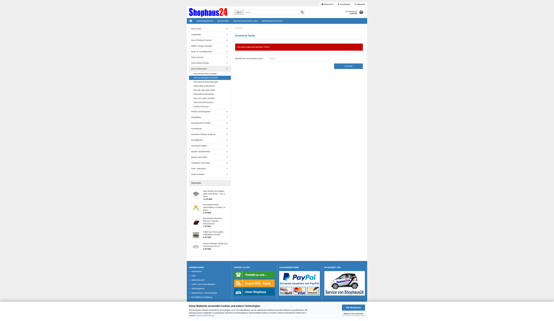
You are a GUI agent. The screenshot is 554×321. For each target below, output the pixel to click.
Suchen (348, 66)
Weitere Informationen (353, 313)
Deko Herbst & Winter (200, 63)
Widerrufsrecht (198, 280)
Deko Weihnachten (199, 69)
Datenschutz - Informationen (204, 293)
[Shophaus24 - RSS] (254, 283)
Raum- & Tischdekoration (201, 51)
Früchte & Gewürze (201, 106)
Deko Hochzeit (197, 57)
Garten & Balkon (197, 174)
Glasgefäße (196, 117)
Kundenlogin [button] (344, 4)
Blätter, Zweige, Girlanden (201, 46)
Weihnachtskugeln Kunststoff (205, 78)
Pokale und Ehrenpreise (200, 112)
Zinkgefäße (196, 34)
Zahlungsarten (198, 288)
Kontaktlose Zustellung (245, 21)
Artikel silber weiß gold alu (204, 86)
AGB (193, 276)
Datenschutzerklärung (205, 315)
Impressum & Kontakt (272, 21)
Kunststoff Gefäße (199, 146)
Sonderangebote (204, 21)
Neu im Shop (223, 21)
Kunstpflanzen (197, 140)
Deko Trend (196, 29)
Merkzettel (360, 4)
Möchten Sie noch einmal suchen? (249, 58)
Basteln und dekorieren (200, 151)
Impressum (196, 271)
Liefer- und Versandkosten (203, 284)
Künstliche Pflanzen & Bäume (203, 134)
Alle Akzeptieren (353, 307)
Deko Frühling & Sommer (201, 40)
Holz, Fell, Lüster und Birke (204, 98)
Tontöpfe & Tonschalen (200, 163)
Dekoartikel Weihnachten (203, 94)
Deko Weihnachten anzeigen (205, 74)
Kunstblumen (196, 129)
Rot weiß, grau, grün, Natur (204, 90)
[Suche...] (302, 12)
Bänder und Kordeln (199, 157)
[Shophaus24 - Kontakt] (254, 274)
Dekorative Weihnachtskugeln (205, 82)
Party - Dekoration (198, 168)
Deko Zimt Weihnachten (203, 102)
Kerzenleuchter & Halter (200, 123)
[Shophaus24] (209, 12)
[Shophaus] (254, 292)
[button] (327, 4)
